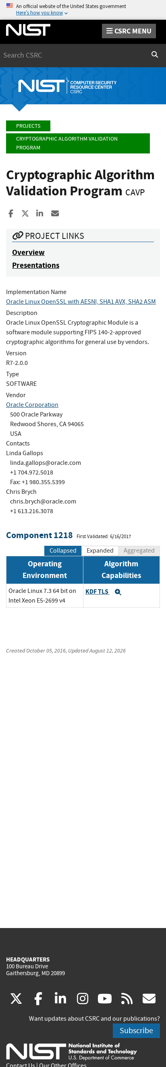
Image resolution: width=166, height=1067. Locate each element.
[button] (118, 592)
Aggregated (139, 551)
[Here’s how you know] (83, 10)
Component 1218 (39, 535)
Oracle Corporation (32, 405)
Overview (28, 252)
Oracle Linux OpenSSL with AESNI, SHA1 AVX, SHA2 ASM (81, 302)
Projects (28, 126)
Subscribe (136, 1031)
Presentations (35, 265)
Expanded (100, 551)
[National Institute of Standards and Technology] (71, 1051)
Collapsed (63, 551)
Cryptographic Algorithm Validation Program (67, 143)
